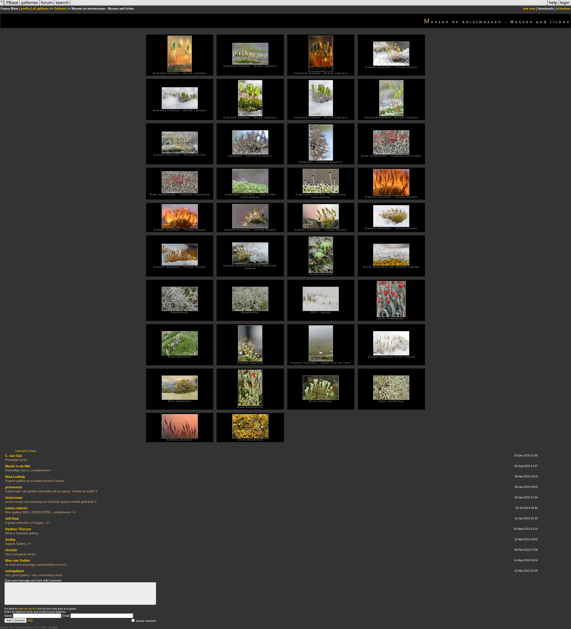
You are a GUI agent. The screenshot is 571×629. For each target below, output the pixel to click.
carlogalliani (14, 571)
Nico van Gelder (17, 560)
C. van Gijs (13, 456)
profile (25, 8)
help (30, 620)
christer (11, 550)
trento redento (16, 508)
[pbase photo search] (62, 5)
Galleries (60, 8)
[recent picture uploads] (29, 5)
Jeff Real (12, 518)
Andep (10, 539)
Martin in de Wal (17, 466)
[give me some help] (553, 5)
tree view (529, 8)
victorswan (13, 497)
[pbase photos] (10, 5)
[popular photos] (308, 5)
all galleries (41, 8)
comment (21, 451)
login (21, 608)
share (32, 451)
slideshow (563, 8)
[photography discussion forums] (46, 5)
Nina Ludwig (15, 476)
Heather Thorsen (18, 529)
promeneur (13, 487)
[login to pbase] (565, 5)
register (32, 608)
